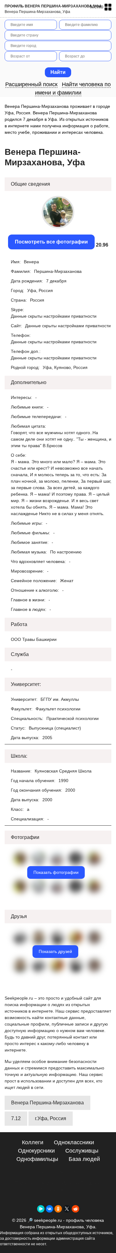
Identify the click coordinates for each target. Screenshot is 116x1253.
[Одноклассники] (58, 1209)
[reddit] (75, 1209)
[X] (67, 1209)
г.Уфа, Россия (50, 1118)
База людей (84, 1159)
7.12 (16, 1118)
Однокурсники (36, 1151)
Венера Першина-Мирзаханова (47, 1102)
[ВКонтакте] (49, 1209)
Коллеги (32, 1142)
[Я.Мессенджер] (41, 1209)
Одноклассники (74, 1142)
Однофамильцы (37, 1159)
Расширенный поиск (31, 84)
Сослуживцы (81, 1151)
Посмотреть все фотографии (51, 241)
